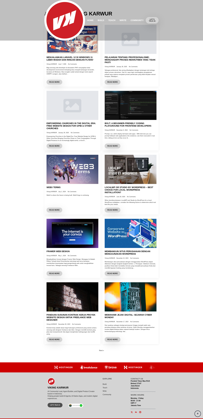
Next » (101, 350)
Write (123, 20)
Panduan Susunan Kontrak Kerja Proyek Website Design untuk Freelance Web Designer (71, 317)
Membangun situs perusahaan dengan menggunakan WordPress (127, 252)
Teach (111, 20)
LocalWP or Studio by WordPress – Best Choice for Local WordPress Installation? (129, 190)
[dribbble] (140, 412)
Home (90, 20)
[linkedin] (136, 412)
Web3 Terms (53, 187)
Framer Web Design (58, 251)
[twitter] (132, 412)
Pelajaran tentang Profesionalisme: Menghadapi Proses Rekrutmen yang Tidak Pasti (130, 59)
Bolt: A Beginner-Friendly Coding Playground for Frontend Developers (128, 124)
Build (101, 20)
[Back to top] (198, 414)
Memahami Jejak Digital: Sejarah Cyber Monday (128, 316)
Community (137, 20)
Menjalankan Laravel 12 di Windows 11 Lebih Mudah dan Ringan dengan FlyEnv (70, 58)
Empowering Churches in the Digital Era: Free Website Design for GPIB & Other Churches (71, 126)
